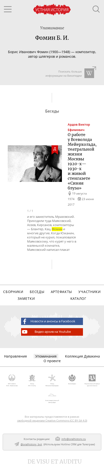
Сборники (13, 291)
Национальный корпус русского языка (92, 385)
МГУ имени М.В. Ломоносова (12, 385)
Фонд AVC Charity (32, 385)
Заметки (26, 298)
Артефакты (61, 291)
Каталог (78, 298)
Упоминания (46, 356)
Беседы (37, 291)
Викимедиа (72, 384)
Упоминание (52, 27)
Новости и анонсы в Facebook (52, 321)
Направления (15, 356)
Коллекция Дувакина (82, 356)
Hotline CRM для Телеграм (77, 444)
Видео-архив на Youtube (53, 332)
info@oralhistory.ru (73, 439)
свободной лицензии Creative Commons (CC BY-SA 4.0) (52, 420)
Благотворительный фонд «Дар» (52, 401)
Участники (89, 291)
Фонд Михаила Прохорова (52, 385)
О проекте (52, 360)
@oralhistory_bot (31, 444)
